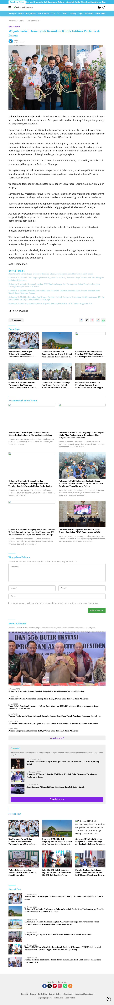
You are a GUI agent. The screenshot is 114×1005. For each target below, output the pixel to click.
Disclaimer (68, 994)
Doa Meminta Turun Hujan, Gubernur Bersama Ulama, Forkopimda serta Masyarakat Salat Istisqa (50, 274)
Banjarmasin (14, 26)
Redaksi (24, 994)
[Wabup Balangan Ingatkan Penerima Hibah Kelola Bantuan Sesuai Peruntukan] (23, 858)
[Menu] (10, 7)
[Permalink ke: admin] (10, 41)
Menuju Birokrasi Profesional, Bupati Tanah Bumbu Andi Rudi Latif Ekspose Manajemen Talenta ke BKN (89, 873)
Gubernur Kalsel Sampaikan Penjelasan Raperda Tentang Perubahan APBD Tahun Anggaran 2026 (50, 303)
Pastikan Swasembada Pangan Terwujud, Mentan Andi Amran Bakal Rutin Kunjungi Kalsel (63, 763)
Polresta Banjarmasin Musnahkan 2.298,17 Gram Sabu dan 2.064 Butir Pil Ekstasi (43, 731)
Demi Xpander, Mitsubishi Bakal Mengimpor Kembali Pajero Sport (55, 787)
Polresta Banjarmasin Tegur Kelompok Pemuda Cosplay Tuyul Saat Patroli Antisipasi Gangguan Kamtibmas (54, 716)
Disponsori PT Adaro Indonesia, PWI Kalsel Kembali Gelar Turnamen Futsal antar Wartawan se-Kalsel (62, 775)
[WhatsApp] (65, 986)
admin (16, 40)
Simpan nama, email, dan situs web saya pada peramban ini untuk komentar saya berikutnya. (54, 603)
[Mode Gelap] (99, 7)
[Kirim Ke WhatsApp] (103, 320)
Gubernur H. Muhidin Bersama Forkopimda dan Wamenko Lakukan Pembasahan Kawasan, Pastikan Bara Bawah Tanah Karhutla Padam (54, 292)
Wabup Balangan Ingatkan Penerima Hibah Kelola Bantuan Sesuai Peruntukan (22, 872)
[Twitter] (49, 986)
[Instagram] (60, 986)
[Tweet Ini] (87, 320)
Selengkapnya (56, 738)
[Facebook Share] (81, 320)
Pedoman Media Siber (84, 994)
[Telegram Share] (98, 320)
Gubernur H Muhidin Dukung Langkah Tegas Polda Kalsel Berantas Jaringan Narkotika (46, 691)
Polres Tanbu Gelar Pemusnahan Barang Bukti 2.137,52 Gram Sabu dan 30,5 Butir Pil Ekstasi (48, 699)
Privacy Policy (55, 994)
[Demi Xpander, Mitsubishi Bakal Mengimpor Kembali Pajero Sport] (17, 789)
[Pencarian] (104, 7)
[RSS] (70, 986)
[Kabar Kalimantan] (23, 7)
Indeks (33, 994)
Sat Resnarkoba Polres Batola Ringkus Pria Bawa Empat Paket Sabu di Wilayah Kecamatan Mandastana (53, 723)
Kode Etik (42, 994)
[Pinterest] (55, 986)
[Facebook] (44, 986)
